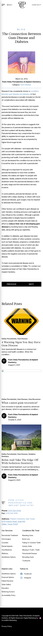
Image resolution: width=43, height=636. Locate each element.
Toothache (26, 561)
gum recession (34, 399)
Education (5, 588)
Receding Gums (28, 557)
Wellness (5, 553)
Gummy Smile (27, 546)
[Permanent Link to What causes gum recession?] (21, 382)
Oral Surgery (6, 539)
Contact (36, 5)
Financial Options (8, 577)
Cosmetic (5, 543)
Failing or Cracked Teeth (31, 543)
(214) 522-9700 (14, 511)
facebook (28, 574)
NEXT (31, 284)
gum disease (25, 85)
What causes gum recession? (20, 402)
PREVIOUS (11, 284)
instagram (27, 578)
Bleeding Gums (27, 535)
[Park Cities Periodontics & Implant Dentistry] (22, 5)
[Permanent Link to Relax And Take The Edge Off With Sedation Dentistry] (21, 437)
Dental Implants (7, 546)
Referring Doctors (8, 592)
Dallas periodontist (9, 339)
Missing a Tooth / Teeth (31, 550)
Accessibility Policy (8, 595)
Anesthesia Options (9, 557)
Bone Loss (26, 539)
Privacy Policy (7, 626)
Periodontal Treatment (10, 535)
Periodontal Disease (29, 553)
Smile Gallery (6, 584)
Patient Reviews (7, 581)
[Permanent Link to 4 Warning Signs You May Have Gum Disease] (21, 321)
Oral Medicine (7, 550)
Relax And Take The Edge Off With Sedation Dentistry (20, 461)
